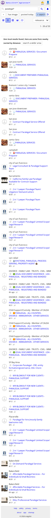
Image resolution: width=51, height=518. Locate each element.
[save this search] (47, 9)
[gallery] (17, 20)
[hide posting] (14, 57)
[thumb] (8, 20)
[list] (3, 20)
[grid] (12, 20)
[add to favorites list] (10, 51)
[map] (22, 20)
